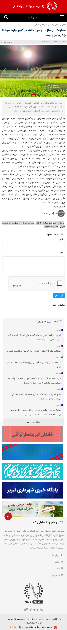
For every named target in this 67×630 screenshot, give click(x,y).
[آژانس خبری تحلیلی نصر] (35, 6)
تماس (57, 568)
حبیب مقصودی (51, 226)
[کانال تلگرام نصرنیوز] (30, 610)
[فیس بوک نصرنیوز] (38, 610)
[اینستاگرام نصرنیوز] (41, 610)
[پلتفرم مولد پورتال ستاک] (55, 627)
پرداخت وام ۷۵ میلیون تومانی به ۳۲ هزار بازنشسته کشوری (34, 351)
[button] (33, 94)
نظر (61, 253)
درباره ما (56, 555)
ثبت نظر (59, 295)
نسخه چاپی (5, 42)
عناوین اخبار (33, 17)
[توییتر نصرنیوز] (34, 610)
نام (61, 239)
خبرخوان (56, 575)
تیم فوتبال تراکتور (44, 223)
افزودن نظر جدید (55, 234)
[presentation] (61, 70)
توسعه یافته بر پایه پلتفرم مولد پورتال (35, 627)
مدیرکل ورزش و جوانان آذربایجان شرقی (33, 224)
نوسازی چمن (58, 223)
